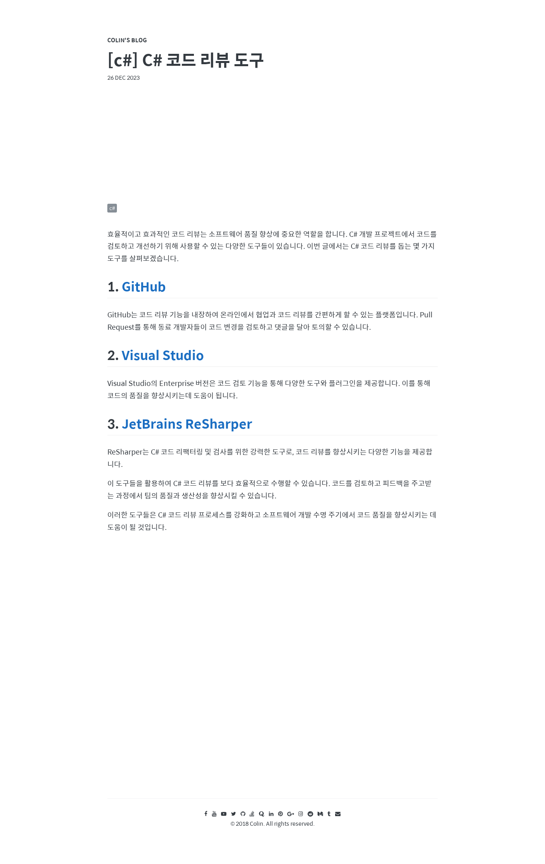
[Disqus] (272, 673)
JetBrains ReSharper (187, 423)
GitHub (144, 286)
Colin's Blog (127, 39)
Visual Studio (163, 354)
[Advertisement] (272, 143)
